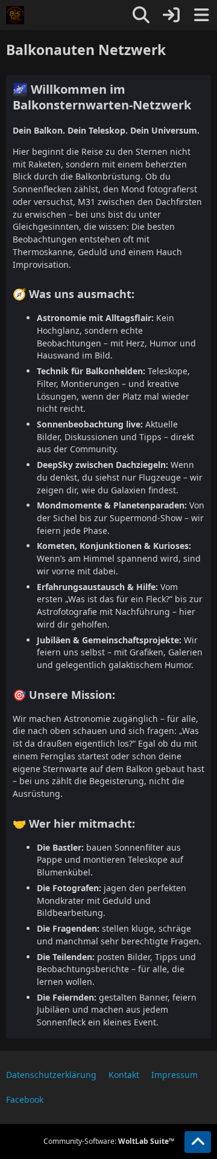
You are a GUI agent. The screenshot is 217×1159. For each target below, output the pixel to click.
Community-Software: (108, 1141)
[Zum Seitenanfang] (197, 1142)
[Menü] (201, 15)
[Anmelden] (171, 15)
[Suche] (141, 15)
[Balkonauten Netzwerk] (15, 15)
